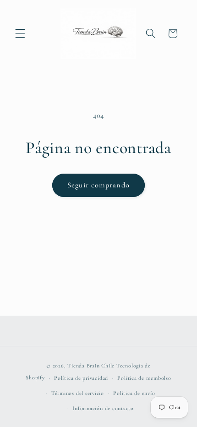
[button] (20, 33)
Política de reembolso (144, 378)
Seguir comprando (98, 185)
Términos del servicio (77, 393)
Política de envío (134, 393)
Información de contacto (103, 408)
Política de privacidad (81, 378)
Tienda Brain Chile (91, 365)
